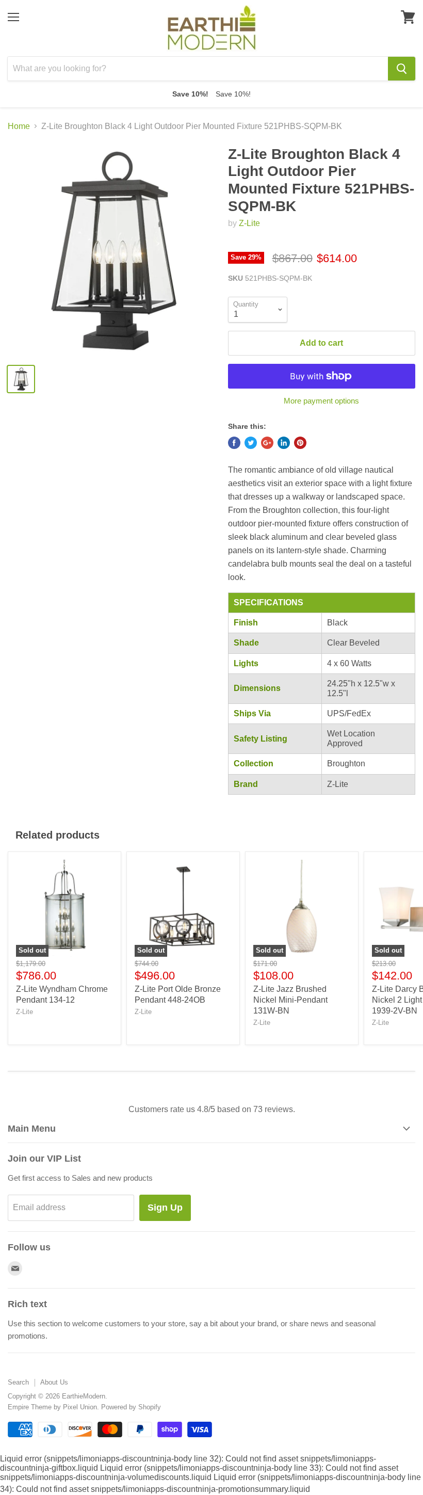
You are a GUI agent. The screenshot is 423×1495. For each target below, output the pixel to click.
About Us (54, 1382)
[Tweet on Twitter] (251, 443)
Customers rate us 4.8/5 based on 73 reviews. (211, 1109)
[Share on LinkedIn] (284, 443)
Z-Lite (249, 223)
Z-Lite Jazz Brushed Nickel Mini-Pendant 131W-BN (290, 1000)
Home (19, 126)
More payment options (321, 400)
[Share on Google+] (267, 443)
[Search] (401, 69)
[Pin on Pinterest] (300, 443)
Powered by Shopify (131, 1407)
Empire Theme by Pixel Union (52, 1407)
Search (18, 1382)
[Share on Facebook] (234, 443)
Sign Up (165, 1207)
